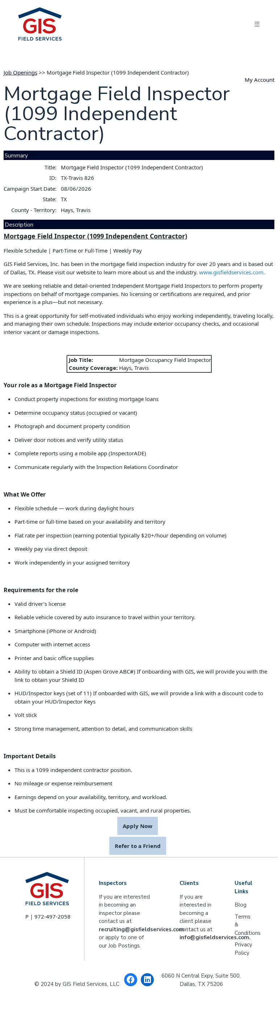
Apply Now (137, 826)
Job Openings (20, 72)
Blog (241, 904)
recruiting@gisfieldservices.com (141, 929)
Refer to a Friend (138, 845)
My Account (259, 79)
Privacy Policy (243, 949)
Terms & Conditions (244, 925)
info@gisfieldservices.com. (215, 937)
